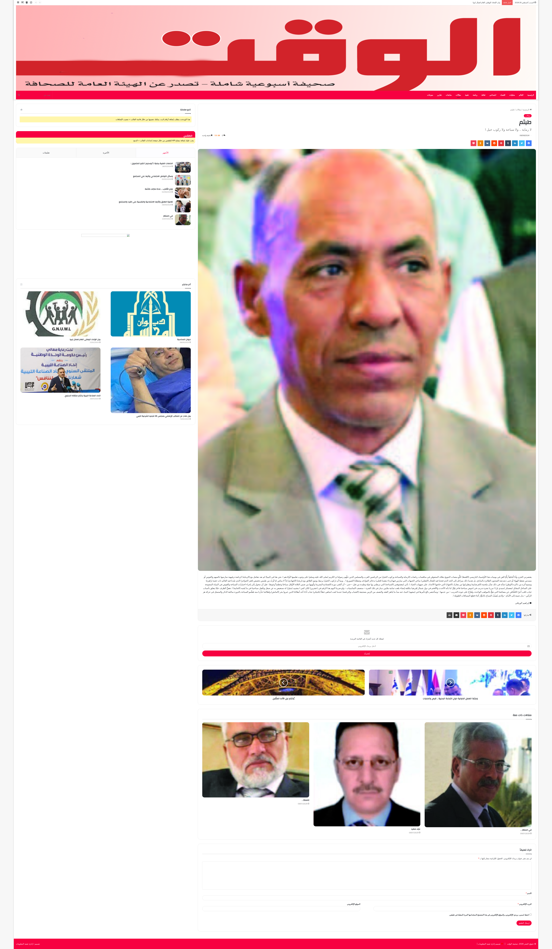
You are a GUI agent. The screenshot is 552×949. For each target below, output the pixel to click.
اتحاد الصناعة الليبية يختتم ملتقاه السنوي (82, 396)
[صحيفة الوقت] (276, 48)
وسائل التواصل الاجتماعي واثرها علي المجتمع (153, 176)
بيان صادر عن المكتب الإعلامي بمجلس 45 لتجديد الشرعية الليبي (163, 416)
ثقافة (483, 95)
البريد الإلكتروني (525, 904)
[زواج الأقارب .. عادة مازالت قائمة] (183, 192)
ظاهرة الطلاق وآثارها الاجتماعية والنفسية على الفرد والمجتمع (146, 202)
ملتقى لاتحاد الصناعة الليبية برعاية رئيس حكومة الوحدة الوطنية (475, 2)
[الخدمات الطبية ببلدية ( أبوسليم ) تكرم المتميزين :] (183, 167)
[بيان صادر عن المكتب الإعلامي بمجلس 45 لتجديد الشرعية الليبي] (151, 380)
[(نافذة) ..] (255, 759)
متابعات (449, 95)
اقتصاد (502, 95)
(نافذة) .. (305, 800)
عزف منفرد (415, 829)
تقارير (439, 95)
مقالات (458, 95)
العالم (521, 95)
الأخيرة (106, 152)
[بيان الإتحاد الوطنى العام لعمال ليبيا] (60, 313)
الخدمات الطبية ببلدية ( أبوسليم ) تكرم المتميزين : (152, 163)
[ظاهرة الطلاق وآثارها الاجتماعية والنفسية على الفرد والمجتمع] (183, 206)
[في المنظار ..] (478, 774)
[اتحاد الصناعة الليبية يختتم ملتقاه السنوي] (60, 370)
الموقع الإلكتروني (353, 904)
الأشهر (165, 152)
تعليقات (46, 152)
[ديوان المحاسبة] (151, 313)
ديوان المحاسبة (184, 339)
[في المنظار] (183, 219)
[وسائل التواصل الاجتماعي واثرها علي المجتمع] (183, 180)
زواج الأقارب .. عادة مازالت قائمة (159, 189)
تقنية (467, 95)
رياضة (475, 95)
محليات (512, 95)
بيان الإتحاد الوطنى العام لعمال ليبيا (85, 339)
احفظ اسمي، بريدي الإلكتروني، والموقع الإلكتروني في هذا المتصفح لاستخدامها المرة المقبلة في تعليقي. (489, 915)
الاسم (529, 893)
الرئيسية (530, 95)
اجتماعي (492, 95)
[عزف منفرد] (367, 774)
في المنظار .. (526, 830)
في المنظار (168, 216)
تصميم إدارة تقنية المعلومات (489, 944)
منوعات (430, 95)
